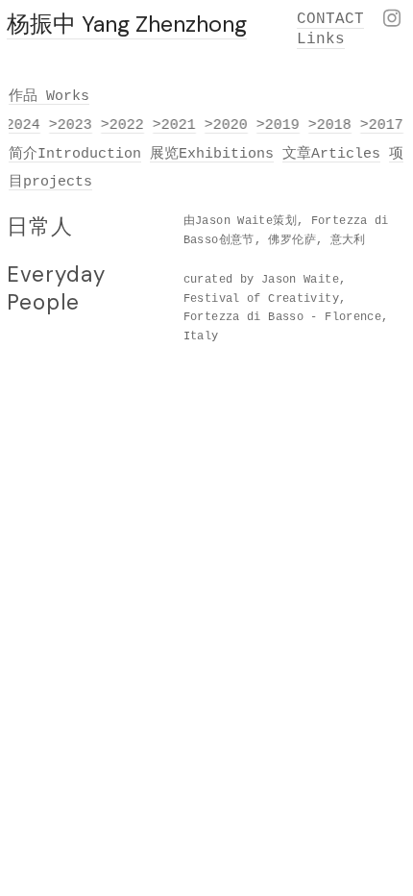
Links (321, 39)
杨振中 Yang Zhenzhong (127, 24)
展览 (164, 154)
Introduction (89, 154)
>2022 (121, 125)
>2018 (329, 125)
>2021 (173, 125)
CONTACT (330, 19)
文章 (296, 154)
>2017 (380, 125)
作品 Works (49, 96)
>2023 (69, 125)
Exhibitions (226, 154)
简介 (23, 154)
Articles (345, 154)
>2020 (225, 125)
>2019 (277, 125)
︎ (391, 20)
